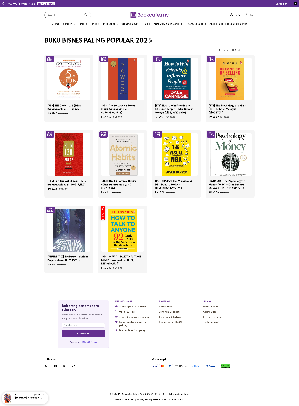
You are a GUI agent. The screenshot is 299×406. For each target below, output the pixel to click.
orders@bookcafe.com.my (134, 316)
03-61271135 (127, 311)
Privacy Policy (144, 399)
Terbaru (82, 23)
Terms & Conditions (125, 399)
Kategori (67, 23)
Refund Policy (159, 399)
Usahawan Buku (130, 23)
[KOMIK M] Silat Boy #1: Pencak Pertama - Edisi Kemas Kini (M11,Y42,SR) (28, 397)
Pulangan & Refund (170, 316)
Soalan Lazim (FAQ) (170, 321)
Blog (147, 23)
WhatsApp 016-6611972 (133, 306)
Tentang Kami (211, 321)
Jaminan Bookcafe (170, 311)
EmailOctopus (90, 342)
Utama (55, 23)
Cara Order (165, 306)
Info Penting (108, 23)
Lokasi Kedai (210, 306)
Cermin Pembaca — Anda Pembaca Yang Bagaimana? (217, 23)
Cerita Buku (209, 311)
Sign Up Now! (169, 3)
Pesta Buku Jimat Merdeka (168, 23)
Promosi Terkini (212, 316)
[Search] (86, 15)
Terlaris (95, 23)
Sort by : (223, 49)
